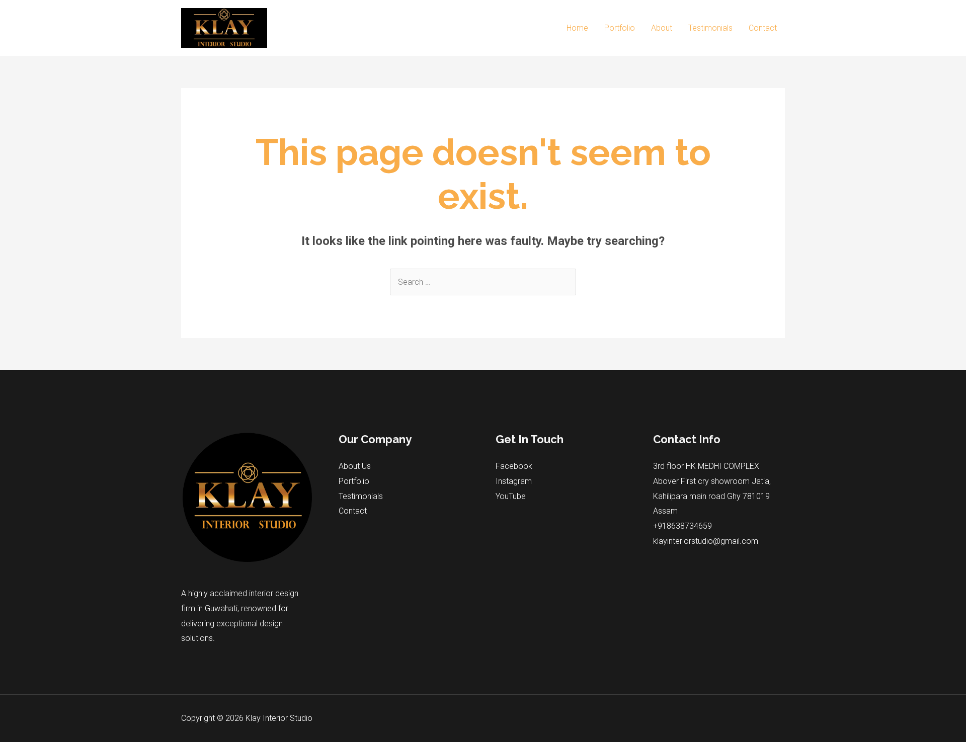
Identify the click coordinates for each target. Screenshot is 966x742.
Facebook (514, 466)
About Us (355, 466)
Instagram (514, 481)
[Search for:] (483, 282)
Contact (763, 28)
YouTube (511, 496)
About (661, 28)
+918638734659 (682, 526)
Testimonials (710, 28)
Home (577, 28)
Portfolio (619, 28)
